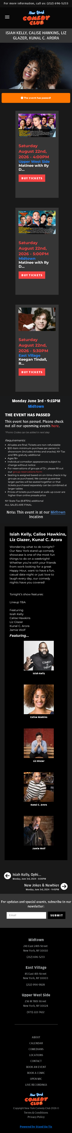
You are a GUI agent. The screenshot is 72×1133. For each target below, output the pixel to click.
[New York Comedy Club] (36, 17)
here (55, 426)
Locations (36, 1055)
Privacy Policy (36, 1117)
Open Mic (36, 1079)
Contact (36, 1061)
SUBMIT (56, 915)
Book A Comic (36, 1073)
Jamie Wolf (38, 848)
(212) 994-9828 (35, 984)
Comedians (36, 1049)
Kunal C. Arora (39, 804)
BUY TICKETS (31, 178)
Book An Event (36, 1067)
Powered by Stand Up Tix (36, 1126)
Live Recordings (36, 1085)
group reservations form (27, 471)
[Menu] (7, 17)
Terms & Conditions (36, 1112)
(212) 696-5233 (57, 3)
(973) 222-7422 (35, 1012)
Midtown (58, 512)
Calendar (36, 1043)
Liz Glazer (38, 761)
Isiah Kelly (39, 673)
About (36, 1037)
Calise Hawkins (38, 717)
